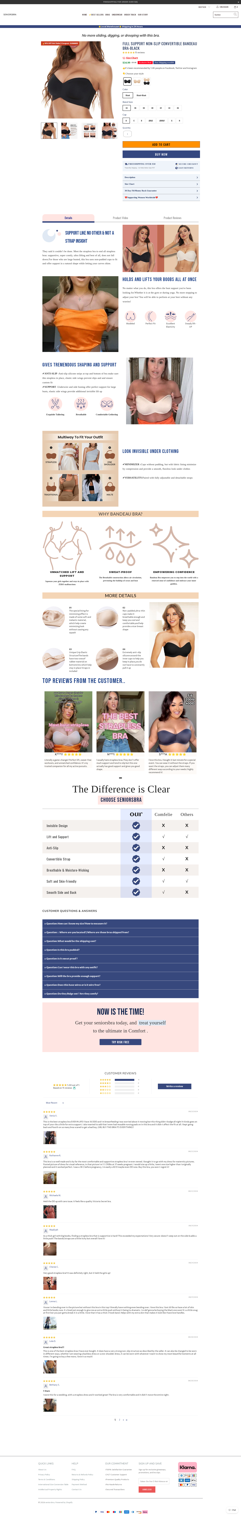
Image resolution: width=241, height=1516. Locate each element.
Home (84, 14)
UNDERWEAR (117, 14)
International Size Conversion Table (53, 1484)
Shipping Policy (78, 1479)
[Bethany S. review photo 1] (50, 1405)
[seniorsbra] (10, 14)
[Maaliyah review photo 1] (50, 1249)
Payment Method (79, 1484)
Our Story (143, 14)
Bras (107, 14)
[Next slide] (114, 131)
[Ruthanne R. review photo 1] (50, 1177)
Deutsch (203, 7)
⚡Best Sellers (96, 14)
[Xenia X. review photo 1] (50, 1137)
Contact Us (76, 1489)
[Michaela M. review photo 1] (50, 1212)
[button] (105, 1080)
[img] (49, 1112)
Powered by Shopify (64, 1502)
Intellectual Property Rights (50, 1489)
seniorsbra (49, 1502)
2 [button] (119, 1420)
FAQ (73, 1469)
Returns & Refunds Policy (82, 1474)
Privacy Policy (44, 1474)
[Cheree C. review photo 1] (50, 1283)
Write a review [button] (174, 1086)
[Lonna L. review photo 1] (50, 1323)
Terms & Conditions (46, 1479)
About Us (42, 1469)
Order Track (130, 14)
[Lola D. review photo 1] (50, 1367)
